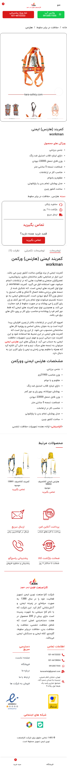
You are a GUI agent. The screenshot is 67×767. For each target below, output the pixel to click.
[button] (61, 66)
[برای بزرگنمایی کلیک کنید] (59, 92)
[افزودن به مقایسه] (6, 128)
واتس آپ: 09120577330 (49, 14)
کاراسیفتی (56, 426)
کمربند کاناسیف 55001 (18, 481)
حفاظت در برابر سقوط (47, 27)
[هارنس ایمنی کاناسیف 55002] (48, 465)
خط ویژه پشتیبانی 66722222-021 (18, 14)
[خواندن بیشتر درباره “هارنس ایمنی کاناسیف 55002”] (39, 455)
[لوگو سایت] (33, 5)
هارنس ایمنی (12, 341)
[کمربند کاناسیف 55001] (18, 465)
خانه (64, 27)
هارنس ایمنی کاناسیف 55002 (48, 483)
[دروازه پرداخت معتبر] (53, 701)
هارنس (29, 27)
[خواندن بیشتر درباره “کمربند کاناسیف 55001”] (9, 455)
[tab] (55, 250)
